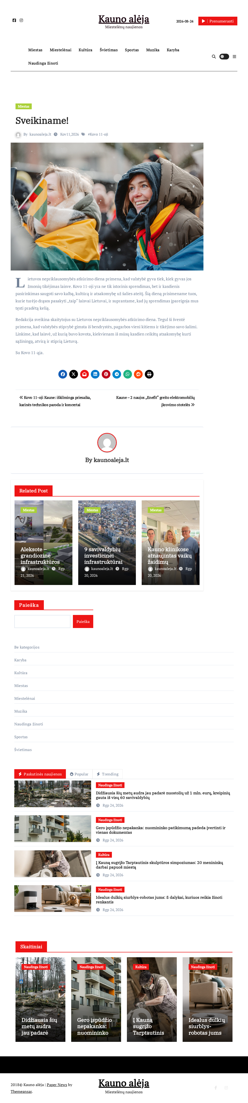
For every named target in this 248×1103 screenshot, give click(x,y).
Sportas (132, 49)
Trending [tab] (109, 774)
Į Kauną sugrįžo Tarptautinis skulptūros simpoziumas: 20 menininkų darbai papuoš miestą (159, 864)
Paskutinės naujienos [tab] (42, 774)
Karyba (173, 49)
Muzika (153, 49)
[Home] (18, 56)
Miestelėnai (61, 49)
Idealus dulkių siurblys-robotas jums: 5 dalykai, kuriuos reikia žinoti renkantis (159, 899)
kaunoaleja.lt (40, 134)
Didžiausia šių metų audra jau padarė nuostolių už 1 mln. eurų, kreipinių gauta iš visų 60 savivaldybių (163, 795)
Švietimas (109, 49)
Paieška (29, 605)
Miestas (35, 49)
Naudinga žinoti (43, 63)
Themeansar (21, 1091)
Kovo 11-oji (99, 134)
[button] (234, 56)
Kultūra (86, 49)
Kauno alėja (124, 18)
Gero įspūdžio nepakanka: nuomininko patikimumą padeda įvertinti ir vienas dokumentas (160, 830)
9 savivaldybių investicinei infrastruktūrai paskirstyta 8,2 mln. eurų (103, 562)
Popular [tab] (81, 774)
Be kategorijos (26, 647)
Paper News (57, 1084)
